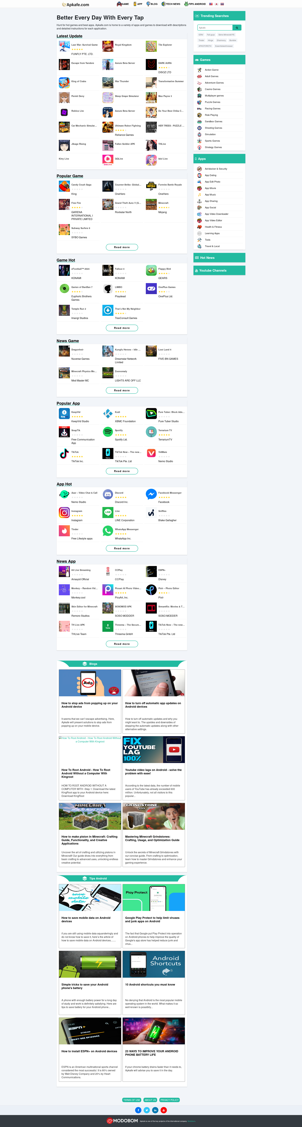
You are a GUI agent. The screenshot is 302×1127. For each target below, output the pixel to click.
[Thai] (222, 4)
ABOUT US (150, 1100)
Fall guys (211, 34)
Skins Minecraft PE (226, 34)
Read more (122, 247)
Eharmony (221, 40)
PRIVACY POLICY (170, 1100)
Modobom (191, 1121)
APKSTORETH (205, 46)
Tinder (201, 40)
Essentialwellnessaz (224, 46)
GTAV (201, 34)
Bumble (232, 40)
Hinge (210, 40)
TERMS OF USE (131, 1100)
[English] (211, 4)
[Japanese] (217, 4)
